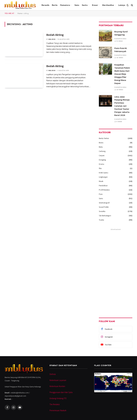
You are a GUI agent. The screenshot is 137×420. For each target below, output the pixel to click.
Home (20, 13)
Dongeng (102, 160)
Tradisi (101, 220)
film (100, 168)
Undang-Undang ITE (58, 398)
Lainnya (121, 5)
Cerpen (101, 155)
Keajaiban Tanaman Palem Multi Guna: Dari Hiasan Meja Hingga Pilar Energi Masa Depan (122, 74)
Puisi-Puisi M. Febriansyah (120, 50)
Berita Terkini (104, 138)
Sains (77, 5)
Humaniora (65, 5)
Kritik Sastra (103, 172)
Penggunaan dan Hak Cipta (61, 392)
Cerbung (102, 151)
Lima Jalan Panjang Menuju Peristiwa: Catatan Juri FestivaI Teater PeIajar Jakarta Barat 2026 (122, 106)
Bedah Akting (55, 35)
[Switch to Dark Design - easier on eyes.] (127, 5)
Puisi (100, 194)
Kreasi (95, 5)
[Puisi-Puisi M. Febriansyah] (105, 52)
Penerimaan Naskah (58, 410)
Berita (54, 5)
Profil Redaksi (104, 190)
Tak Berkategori (105, 215)
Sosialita (102, 211)
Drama (101, 164)
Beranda (45, 5)
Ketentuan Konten (57, 386)
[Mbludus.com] (20, 5)
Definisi (53, 374)
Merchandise (108, 5)
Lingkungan (103, 177)
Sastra (84, 5)
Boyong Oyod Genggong (121, 33)
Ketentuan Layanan (58, 380)
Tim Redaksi (55, 404)
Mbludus (51, 39)
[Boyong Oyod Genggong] (105, 35)
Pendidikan (103, 185)
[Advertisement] (115, 271)
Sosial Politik (104, 207)
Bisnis (101, 142)
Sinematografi (104, 202)
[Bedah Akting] (24, 44)
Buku (101, 147)
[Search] (131, 5)
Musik (101, 181)
